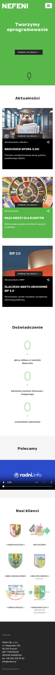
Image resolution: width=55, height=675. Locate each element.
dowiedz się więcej (27, 52)
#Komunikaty (12, 142)
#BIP (22, 280)
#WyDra (24, 142)
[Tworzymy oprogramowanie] (15, 4)
